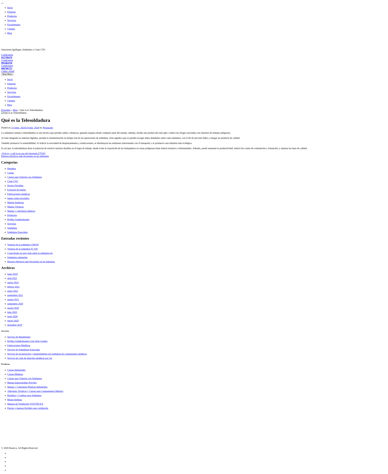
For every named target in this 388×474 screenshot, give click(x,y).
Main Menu (7, 74)
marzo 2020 (13, 320)
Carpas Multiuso (15, 374)
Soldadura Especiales (17, 232)
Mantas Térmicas (15, 206)
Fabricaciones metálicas (18, 194)
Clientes (11, 29)
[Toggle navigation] (2, 3)
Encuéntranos (13, 24)
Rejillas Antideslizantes (18, 219)
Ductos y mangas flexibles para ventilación (27, 408)
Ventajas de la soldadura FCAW (22, 249)
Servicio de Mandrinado (18, 337)
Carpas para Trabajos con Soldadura (24, 177)
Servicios (11, 20)
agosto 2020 (13, 308)
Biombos (11, 168)
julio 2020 (12, 312)
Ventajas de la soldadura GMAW (23, 244)
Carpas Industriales (16, 370)
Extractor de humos (16, 190)
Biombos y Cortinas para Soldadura (24, 395)
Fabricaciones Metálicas (18, 345)
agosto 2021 (13, 299)
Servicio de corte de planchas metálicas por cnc (29, 358)
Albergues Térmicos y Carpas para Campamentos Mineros (35, 391)
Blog (9, 33)
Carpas (10, 173)
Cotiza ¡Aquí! (7, 71)
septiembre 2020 (15, 303)
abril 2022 (12, 278)
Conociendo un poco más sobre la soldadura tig (30, 253)
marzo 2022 (13, 282)
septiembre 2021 (15, 295)
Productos (12, 16)
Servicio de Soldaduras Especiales (23, 349)
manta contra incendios (18, 198)
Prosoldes (5, 110)
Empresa (11, 12)
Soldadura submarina (17, 257)
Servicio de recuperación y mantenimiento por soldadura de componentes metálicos (47, 354)
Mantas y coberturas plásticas (21, 211)
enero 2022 (12, 291)
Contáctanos (7, 56)
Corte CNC (12, 181)
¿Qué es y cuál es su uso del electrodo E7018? (23, 153)
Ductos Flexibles (15, 185)
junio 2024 (12, 274)
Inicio (10, 7)
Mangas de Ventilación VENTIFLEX (25, 404)
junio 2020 (12, 316)
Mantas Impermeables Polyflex (22, 382)
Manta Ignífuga (14, 399)
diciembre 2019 (14, 325)
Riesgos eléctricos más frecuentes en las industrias (25, 156)
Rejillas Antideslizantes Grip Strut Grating (27, 341)
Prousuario (48, 127)
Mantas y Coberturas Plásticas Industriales (27, 387)
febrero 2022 (13, 286)
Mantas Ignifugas (15, 202)
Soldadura (12, 228)
